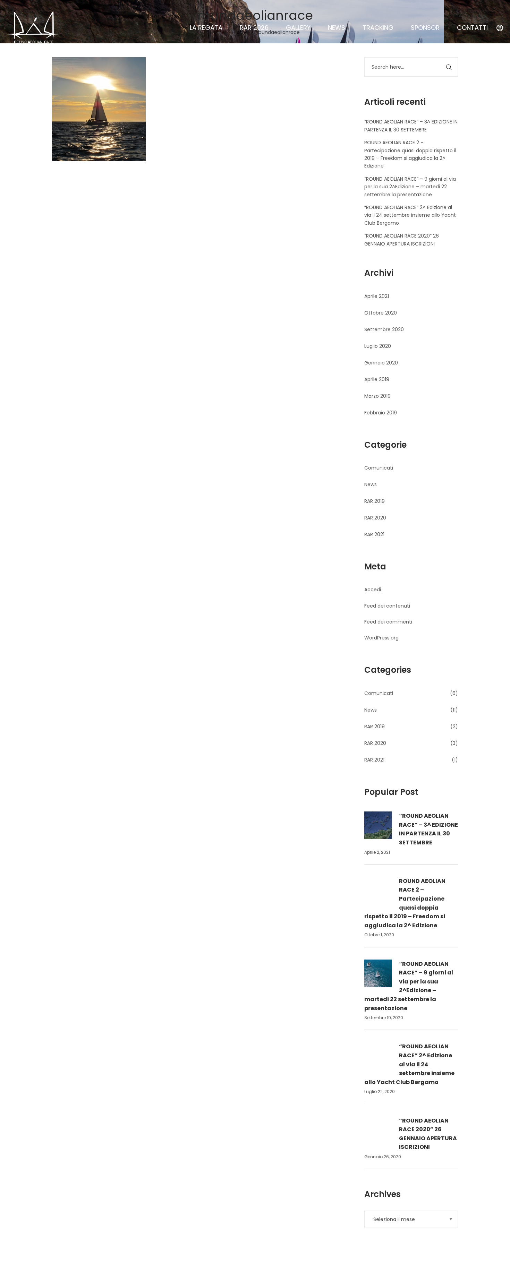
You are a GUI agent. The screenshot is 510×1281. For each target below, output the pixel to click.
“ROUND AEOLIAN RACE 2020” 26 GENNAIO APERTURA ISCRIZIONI (428, 1134)
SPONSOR (425, 27)
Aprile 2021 (376, 296)
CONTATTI (472, 27)
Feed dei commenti (388, 621)
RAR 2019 (374, 501)
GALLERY (298, 27)
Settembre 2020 (384, 329)
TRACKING (378, 27)
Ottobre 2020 (380, 312)
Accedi (372, 589)
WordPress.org (381, 637)
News (370, 484)
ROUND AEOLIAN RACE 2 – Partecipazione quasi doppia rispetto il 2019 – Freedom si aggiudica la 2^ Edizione (404, 903)
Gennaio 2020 (381, 362)
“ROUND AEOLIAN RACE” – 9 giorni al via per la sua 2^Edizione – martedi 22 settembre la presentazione (410, 186)
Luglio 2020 (377, 346)
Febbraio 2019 (380, 412)
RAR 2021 (374, 534)
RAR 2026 (254, 27)
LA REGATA (206, 27)
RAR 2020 (375, 517)
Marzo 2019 (377, 396)
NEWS (336, 27)
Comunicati (378, 467)
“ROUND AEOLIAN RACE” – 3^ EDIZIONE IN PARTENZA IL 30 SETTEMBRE (428, 829)
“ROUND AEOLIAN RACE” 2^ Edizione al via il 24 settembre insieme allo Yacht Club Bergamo (410, 215)
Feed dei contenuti (387, 605)
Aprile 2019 (376, 379)
